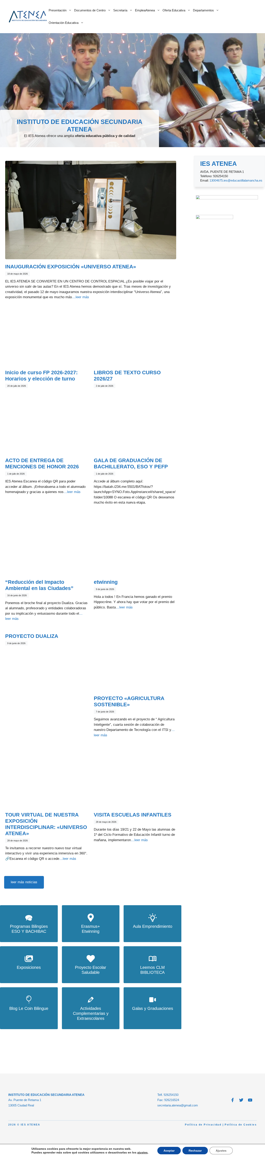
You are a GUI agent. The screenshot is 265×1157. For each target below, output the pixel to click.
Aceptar (169, 1150)
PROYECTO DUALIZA (31, 636)
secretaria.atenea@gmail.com (177, 1105)
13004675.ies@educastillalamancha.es (236, 180)
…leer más (80, 297)
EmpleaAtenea (145, 10)
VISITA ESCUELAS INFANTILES (132, 815)
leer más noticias (24, 882)
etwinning (106, 582)
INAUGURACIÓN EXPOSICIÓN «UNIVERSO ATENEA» (70, 266)
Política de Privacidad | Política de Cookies (221, 1124)
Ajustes (221, 1150)
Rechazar (195, 1150)
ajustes (142, 1152)
